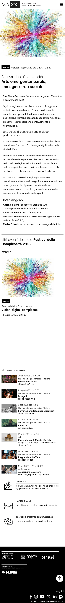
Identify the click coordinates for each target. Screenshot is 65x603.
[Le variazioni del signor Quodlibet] (9, 408)
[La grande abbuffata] (9, 454)
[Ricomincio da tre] (9, 378)
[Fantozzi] (9, 422)
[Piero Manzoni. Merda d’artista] (9, 437)
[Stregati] (9, 393)
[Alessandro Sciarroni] (9, 469)
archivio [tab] (6, 252)
